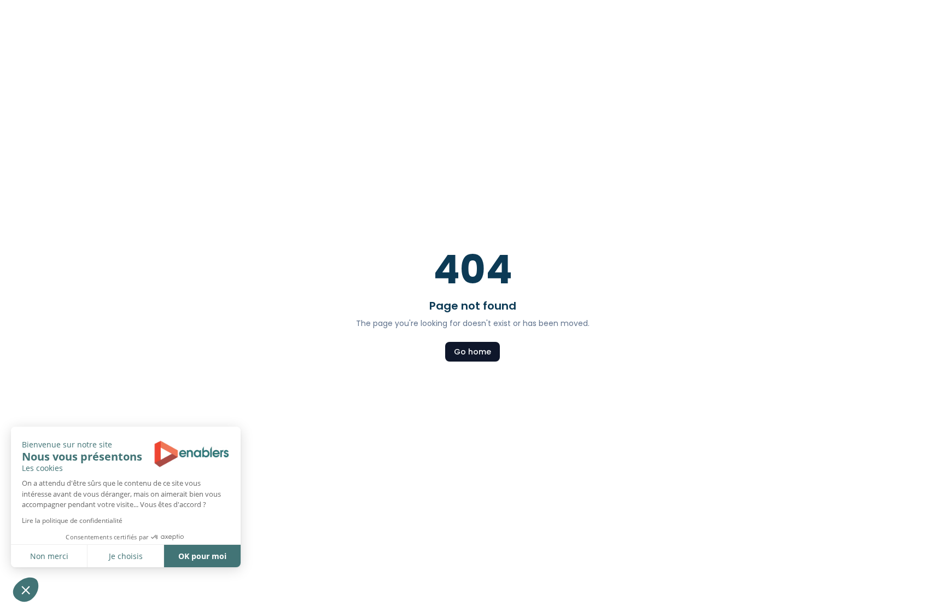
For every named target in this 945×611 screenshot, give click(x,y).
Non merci (49, 556)
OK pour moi (202, 556)
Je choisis (126, 556)
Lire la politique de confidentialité (72, 520)
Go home (472, 351)
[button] (26, 590)
